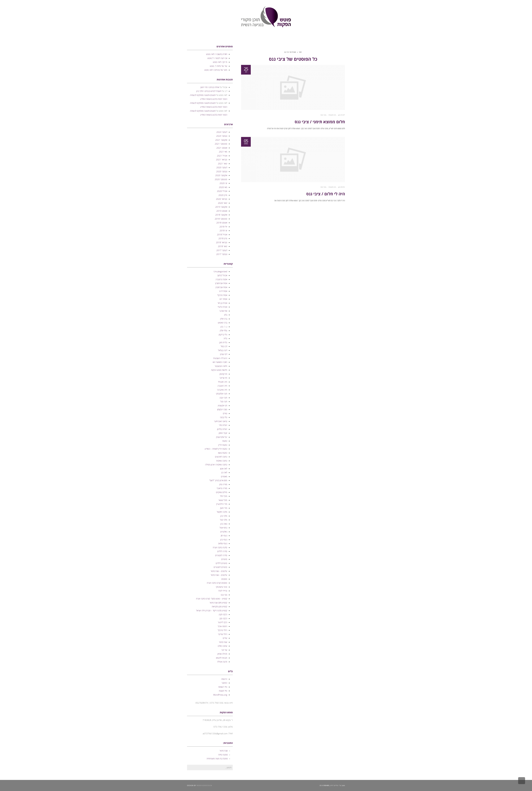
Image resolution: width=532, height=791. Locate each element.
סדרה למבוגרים (221, 555)
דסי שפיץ (223, 354)
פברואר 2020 (221, 199)
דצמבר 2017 (221, 250)
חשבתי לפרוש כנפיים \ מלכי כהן (208, 91)
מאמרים (224, 476)
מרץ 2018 (222, 238)
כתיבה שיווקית (221, 460)
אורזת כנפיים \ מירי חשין (209, 87)
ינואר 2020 (222, 203)
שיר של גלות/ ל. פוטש (218, 66)
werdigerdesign (204, 785)
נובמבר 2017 (221, 254)
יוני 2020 (223, 183)
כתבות (224, 440)
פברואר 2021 (221, 159)
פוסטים (224, 579)
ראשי (300, 52)
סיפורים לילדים (221, 563)
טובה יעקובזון (222, 409)
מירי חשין (223, 508)
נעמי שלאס (222, 543)
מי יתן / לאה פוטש (220, 62)
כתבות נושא (222, 452)
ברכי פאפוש (222, 322)
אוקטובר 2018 (221, 214)
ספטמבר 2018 (221, 218)
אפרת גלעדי (222, 306)
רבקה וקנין (223, 614)
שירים (225, 638)
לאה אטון (223, 468)
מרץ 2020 (222, 195)
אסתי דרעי (223, 291)
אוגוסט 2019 (221, 210)
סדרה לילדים (222, 551)
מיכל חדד (223, 496)
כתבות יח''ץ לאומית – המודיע (216, 448)
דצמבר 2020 (221, 167)
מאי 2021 (223, 151)
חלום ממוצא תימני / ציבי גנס (320, 121)
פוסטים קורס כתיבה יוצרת (217, 582)
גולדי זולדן (223, 330)
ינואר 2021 (222, 163)
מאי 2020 (223, 187)
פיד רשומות (222, 686)
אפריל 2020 (222, 191)
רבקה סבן (223, 618)
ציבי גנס (323, 115)
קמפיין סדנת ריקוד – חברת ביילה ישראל (211, 610)
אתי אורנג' (223, 310)
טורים (225, 413)
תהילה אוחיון (222, 653)
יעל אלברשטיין (221, 437)
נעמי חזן (224, 535)
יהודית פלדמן (222, 429)
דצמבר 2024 (221, 132)
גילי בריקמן (223, 334)
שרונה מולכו (222, 646)
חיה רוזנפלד (222, 381)
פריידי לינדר (222, 590)
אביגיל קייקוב (222, 275)
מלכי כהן (223, 515)
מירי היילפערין (221, 504)
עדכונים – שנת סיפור (219, 571)
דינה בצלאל (222, 350)
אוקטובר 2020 (221, 175)
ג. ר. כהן (224, 326)
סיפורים (224, 559)
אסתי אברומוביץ (221, 283)
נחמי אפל (223, 527)
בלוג (225, 314)
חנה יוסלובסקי (221, 393)
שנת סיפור (223, 642)
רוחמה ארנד (222, 626)
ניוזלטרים (223, 531)
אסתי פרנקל (222, 295)
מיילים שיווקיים (221, 492)
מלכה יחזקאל (222, 511)
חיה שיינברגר (222, 389)
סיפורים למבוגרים (220, 567)
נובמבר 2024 (221, 135)
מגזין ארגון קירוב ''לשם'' (218, 480)
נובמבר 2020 (221, 171)
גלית (225, 338)
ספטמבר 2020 (221, 179)
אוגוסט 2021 (221, 147)
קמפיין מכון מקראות (219, 606)
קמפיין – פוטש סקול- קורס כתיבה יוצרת (211, 598)
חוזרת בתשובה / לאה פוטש (216, 54)
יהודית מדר (223, 425)
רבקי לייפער (222, 622)
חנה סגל (223, 401)
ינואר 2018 (222, 246)
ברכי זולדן (223, 318)
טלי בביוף (223, 417)
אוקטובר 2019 (221, 206)
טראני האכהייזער (220, 421)
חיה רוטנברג (222, 385)
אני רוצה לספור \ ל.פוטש (217, 58)
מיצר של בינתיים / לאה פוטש (215, 69)
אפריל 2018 (222, 234)
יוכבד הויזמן (223, 433)
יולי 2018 (223, 226)
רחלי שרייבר (222, 634)
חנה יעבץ (223, 397)
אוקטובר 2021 (221, 139)
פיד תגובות (223, 690)
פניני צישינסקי (221, 586)
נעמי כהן (223, 539)
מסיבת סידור (223, 754)
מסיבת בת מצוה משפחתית (217, 758)
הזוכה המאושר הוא (220, 362)
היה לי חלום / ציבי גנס (325, 193)
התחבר (224, 682)
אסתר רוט (223, 299)
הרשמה (224, 679)
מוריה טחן (223, 484)
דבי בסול (224, 346)
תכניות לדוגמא (221, 657)
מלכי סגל (223, 519)
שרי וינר (224, 650)
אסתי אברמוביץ (221, 287)
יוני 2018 (223, 230)
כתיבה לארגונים (221, 456)
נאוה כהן (223, 523)
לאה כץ (224, 472)
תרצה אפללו (222, 661)
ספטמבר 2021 (221, 143)
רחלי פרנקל (222, 630)
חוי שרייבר (223, 377)
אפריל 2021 (222, 155)
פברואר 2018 (221, 242)
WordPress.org (220, 694)
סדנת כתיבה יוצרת (220, 547)
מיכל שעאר (222, 500)
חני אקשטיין (222, 405)
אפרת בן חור (222, 303)
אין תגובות (332, 115)
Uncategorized (220, 271)
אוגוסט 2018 (221, 222)
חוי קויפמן (223, 374)
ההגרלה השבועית (220, 358)
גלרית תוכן (223, 342)
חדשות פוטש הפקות (219, 370)
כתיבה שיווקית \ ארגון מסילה (216, 464)
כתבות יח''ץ (222, 445)
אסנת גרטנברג (221, 279)
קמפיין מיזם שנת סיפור (218, 602)
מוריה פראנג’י (222, 488)
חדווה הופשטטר (221, 366)
